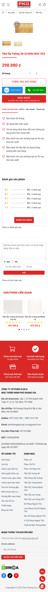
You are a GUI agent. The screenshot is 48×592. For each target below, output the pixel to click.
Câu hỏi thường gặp (10, 487)
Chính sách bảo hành (10, 482)
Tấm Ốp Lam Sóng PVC (34, 499)
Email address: (8, 544)
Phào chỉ (28, 460)
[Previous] (14, 28)
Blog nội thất (7, 510)
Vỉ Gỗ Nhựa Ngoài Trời (34, 520)
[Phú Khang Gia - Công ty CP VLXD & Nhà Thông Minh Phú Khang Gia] (23, 4)
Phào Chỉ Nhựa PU (32, 469)
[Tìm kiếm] (8, 4)
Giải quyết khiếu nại (10, 473)
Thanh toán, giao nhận (11, 478)
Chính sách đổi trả (9, 469)
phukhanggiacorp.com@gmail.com (24, 424)
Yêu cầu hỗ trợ (7, 501)
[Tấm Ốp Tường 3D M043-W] (35, 307)
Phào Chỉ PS (29, 464)
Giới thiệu (5, 460)
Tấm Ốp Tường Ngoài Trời (33, 488)
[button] (4, 313)
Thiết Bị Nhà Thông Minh (35, 525)
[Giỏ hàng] (44, 4)
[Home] (3, 13)
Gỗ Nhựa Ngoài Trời (33, 504)
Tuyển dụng (6, 505)
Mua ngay (24, 99)
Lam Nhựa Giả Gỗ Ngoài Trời (35, 510)
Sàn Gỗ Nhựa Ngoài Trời (35, 516)
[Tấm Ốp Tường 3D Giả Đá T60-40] (13, 307)
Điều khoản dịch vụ (9, 492)
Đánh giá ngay (24, 220)
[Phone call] (42, 579)
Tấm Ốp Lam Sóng (32, 495)
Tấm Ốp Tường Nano (33, 482)
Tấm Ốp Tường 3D (32, 473)
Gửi (24, 273)
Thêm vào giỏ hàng (24, 81)
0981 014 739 (31, 418)
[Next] (33, 28)
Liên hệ (4, 464)
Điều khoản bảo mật (30, 538)
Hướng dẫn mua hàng (10, 496)
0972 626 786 (15, 418)
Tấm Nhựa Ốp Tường (33, 478)
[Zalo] (42, 571)
